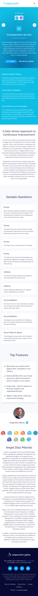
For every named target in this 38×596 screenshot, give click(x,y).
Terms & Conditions (10, 584)
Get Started (11, 61)
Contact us (19, 587)
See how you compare (26, 61)
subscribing (29, 560)
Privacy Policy (22, 584)
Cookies (30, 584)
